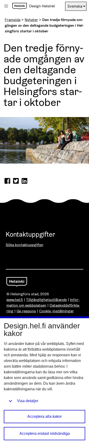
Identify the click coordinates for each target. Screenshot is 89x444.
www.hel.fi (14, 299)
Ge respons (26, 311)
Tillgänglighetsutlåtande (46, 299)
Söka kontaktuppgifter (24, 244)
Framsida (12, 19)
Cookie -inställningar (56, 311)
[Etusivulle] (19, 6)
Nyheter (31, 19)
